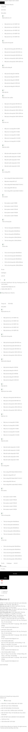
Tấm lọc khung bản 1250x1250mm (13, 240)
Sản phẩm (3, 13)
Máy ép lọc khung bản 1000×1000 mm (14, 58)
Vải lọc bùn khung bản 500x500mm (13, 252)
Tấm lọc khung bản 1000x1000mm (13, 237)
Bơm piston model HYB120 (11, 206)
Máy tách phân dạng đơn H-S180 (13, 153)
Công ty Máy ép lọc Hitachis (6, 4)
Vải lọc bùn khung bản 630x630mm (13, 255)
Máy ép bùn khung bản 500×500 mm (13, 48)
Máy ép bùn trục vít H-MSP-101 (12, 24)
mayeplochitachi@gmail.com (8, 286)
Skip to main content (14, 0)
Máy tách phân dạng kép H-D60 (12, 166)
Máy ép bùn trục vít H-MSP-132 (12, 33)
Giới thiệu (3, 9)
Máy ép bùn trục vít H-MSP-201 (12, 36)
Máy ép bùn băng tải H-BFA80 (12, 80)
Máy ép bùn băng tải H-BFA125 (12, 86)
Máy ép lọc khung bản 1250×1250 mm (14, 61)
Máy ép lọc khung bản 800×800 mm (13, 107)
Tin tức (2, 269)
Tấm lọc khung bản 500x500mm (12, 227)
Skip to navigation (4, 0)
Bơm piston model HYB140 (11, 209)
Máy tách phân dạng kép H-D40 (12, 163)
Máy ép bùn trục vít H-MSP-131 (12, 30)
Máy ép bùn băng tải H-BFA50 (12, 73)
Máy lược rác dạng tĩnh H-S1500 (12, 141)
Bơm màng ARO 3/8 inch (11, 187)
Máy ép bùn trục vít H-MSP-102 (12, 27)
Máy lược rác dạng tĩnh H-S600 (12, 131)
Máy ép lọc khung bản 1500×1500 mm (14, 116)
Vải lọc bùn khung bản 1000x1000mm (14, 262)
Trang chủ (3, 6)
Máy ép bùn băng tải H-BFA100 (12, 83)
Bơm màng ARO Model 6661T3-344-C (14, 184)
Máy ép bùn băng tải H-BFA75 (12, 76)
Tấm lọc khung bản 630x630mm (12, 231)
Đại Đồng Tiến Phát (13, 728)
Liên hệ (3, 275)
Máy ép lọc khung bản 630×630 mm (13, 103)
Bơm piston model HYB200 (11, 212)
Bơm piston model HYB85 (11, 203)
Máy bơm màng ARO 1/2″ (11, 181)
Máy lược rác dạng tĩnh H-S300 (12, 128)
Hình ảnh (5, 593)
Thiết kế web (3, 728)
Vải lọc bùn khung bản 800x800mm (13, 259)
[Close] (2, 3)
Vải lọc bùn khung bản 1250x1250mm (14, 265)
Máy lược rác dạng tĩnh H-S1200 (12, 138)
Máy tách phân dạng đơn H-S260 (13, 156)
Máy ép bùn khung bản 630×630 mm (13, 52)
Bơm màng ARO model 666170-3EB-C (14, 191)
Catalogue (3, 272)
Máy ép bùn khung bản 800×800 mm (13, 55)
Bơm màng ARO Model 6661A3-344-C (14, 178)
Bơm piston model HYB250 (11, 215)
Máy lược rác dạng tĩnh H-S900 (12, 135)
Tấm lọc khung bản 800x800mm (12, 234)
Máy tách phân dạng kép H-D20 (12, 159)
